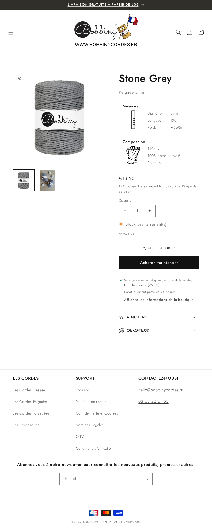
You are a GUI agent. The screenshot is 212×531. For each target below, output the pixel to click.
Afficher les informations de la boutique (159, 299)
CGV (80, 436)
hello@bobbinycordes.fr (160, 390)
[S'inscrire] (146, 479)
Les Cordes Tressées (30, 390)
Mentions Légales (90, 424)
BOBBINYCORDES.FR (97, 522)
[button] (11, 32)
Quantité (125, 200)
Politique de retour (91, 401)
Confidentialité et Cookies (97, 413)
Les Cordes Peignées (30, 401)
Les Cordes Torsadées (31, 413)
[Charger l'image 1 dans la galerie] (23, 180)
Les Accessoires (26, 424)
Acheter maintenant (159, 263)
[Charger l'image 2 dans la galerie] (47, 180)
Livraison (83, 390)
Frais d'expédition (151, 186)
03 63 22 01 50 (153, 401)
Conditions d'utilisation (94, 448)
